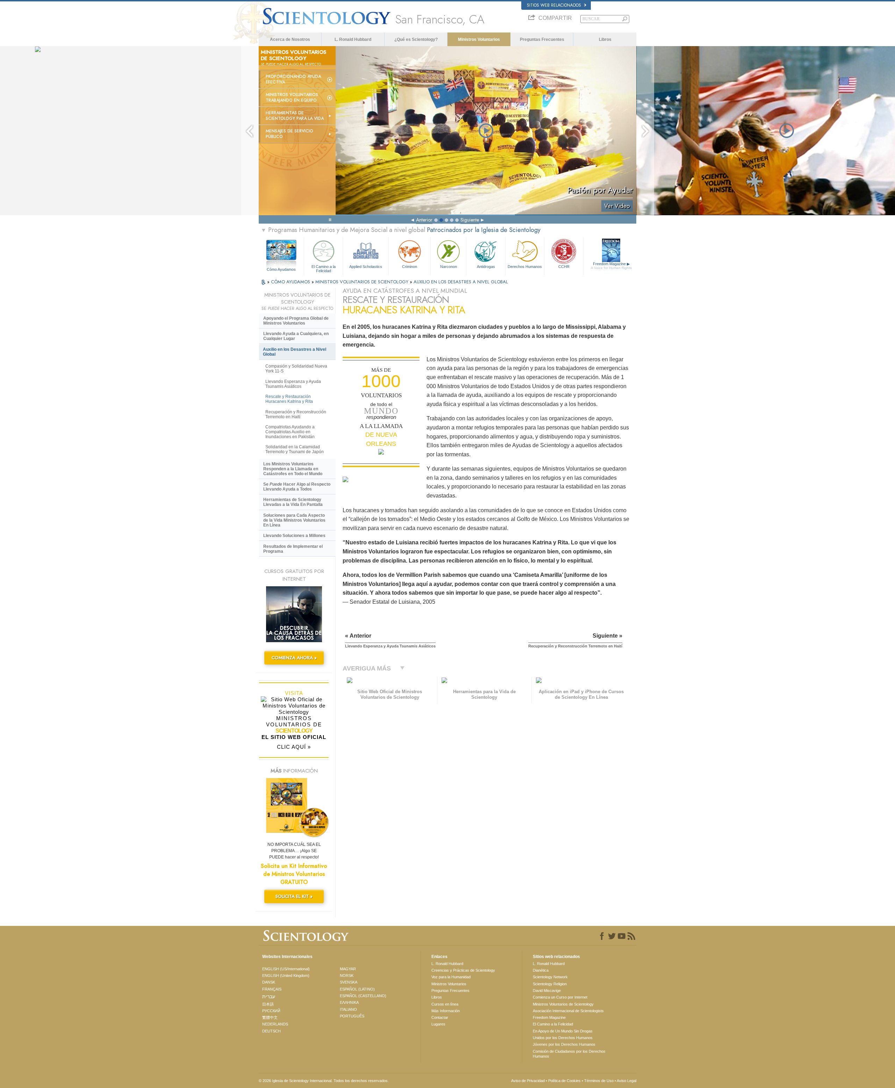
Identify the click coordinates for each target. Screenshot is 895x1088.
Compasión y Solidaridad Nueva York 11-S (296, 368)
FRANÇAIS (271, 989)
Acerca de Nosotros (290, 39)
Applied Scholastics (365, 266)
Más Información (445, 1011)
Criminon (409, 266)
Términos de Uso (599, 1081)
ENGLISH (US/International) (286, 969)
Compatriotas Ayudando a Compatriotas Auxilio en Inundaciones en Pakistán (290, 432)
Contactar (439, 1017)
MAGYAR (348, 969)
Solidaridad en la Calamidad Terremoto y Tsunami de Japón (294, 449)
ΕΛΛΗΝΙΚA (349, 1002)
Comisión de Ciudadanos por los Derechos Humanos (569, 1053)
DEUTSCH (271, 1031)
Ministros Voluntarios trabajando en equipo (292, 97)
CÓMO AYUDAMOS (291, 281)
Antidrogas (486, 266)
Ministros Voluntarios (479, 39)
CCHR (564, 266)
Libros (605, 39)
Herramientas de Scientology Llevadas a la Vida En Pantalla (293, 502)
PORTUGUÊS (352, 1016)
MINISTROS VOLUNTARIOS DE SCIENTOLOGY (362, 281)
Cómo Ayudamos (281, 269)
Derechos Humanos (525, 266)
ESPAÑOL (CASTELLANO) (363, 996)
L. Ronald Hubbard (353, 39)
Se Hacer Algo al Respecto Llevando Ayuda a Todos (296, 487)
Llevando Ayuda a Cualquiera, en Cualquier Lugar (296, 336)
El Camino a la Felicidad (324, 268)
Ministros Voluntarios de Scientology (563, 1004)
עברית (268, 996)
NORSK (346, 975)
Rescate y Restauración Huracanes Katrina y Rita (289, 399)
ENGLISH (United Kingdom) (285, 975)
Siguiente (469, 219)
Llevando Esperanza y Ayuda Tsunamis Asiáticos (293, 384)
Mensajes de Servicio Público (289, 134)
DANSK (268, 982)
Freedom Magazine (611, 266)
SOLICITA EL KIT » (294, 896)
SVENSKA (348, 982)
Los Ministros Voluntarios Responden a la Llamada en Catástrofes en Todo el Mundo (292, 469)
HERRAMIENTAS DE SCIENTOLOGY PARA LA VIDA (295, 116)
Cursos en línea (444, 1004)
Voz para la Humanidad (451, 977)
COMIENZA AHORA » (294, 657)
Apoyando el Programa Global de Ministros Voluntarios (296, 321)
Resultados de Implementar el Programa (293, 549)
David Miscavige (547, 990)
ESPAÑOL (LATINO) (357, 989)
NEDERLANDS (275, 1024)
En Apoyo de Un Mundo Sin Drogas (563, 1031)
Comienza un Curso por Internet (560, 997)
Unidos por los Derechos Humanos (563, 1038)
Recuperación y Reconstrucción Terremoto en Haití (295, 414)
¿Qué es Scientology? (416, 39)
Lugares (438, 1024)
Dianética (541, 970)
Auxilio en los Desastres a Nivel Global (294, 352)
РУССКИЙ (271, 1011)
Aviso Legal (626, 1081)
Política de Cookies (564, 1081)
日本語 (268, 1004)
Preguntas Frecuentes (542, 39)
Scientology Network (550, 977)
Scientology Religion (550, 984)
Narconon (448, 266)
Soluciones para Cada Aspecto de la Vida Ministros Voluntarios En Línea (294, 520)
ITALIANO (348, 1009)
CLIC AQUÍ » (294, 747)
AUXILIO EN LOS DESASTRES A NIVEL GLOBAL (461, 281)
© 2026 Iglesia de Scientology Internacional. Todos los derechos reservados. (324, 1081)
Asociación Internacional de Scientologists (568, 1011)
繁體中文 (270, 1017)
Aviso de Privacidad (528, 1081)
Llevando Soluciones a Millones (294, 535)
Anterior (424, 219)
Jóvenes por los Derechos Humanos (564, 1044)
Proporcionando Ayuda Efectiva (293, 79)
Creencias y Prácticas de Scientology (463, 970)
